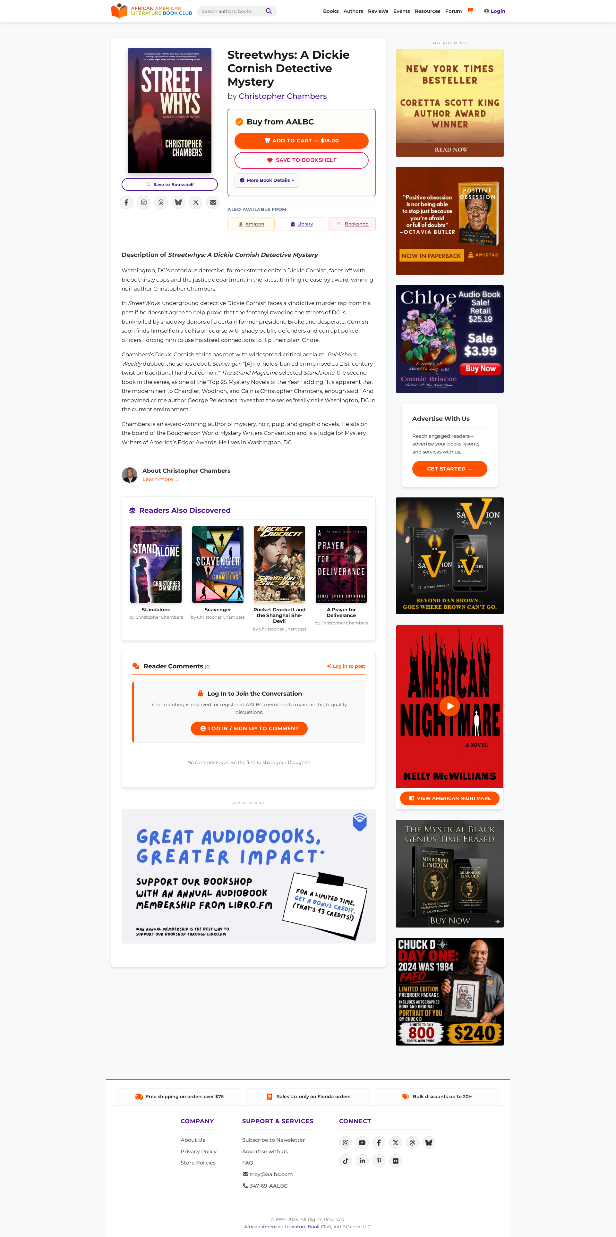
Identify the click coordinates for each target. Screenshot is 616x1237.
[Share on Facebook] (126, 202)
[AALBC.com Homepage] (151, 11)
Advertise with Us (265, 1151)
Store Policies (198, 1163)
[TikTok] (345, 1160)
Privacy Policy (199, 1151)
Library (305, 223)
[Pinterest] (378, 1160)
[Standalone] (156, 566)
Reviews (378, 11)
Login (498, 11)
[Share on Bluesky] (178, 202)
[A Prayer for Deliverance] (341, 566)
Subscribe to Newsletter (273, 1140)
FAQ (247, 1163)
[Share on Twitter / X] (195, 202)
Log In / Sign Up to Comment (252, 728)
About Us (193, 1140)
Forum (453, 11)
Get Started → (450, 469)
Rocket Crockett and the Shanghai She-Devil (279, 615)
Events (401, 11)
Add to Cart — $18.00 (305, 141)
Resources (428, 11)
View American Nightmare (454, 798)
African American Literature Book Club (287, 1227)
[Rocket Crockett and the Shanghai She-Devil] (279, 566)
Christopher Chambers (283, 96)
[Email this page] (213, 202)
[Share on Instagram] (143, 202)
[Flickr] (395, 1160)
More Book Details (268, 180)
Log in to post (348, 666)
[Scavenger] (218, 566)
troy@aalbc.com (271, 1174)
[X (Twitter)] (395, 1142)
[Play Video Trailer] (450, 706)
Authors (353, 11)
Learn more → (161, 479)
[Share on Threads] (161, 202)
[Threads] (412, 1142)
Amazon (254, 223)
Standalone (156, 610)
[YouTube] (362, 1142)
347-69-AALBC (268, 1186)
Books (331, 11)
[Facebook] (378, 1142)
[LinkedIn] (362, 1160)
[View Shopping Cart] (471, 11)
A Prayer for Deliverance (341, 612)
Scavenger (218, 610)
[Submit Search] (267, 11)
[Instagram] (345, 1142)
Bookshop (357, 223)
